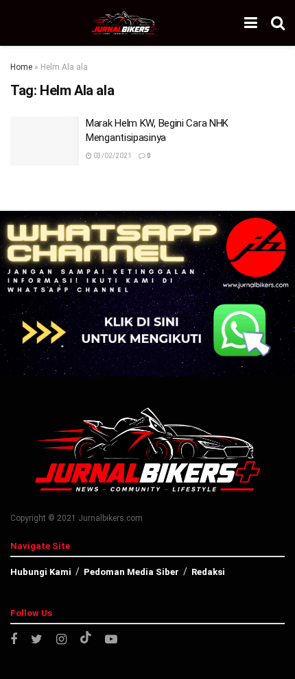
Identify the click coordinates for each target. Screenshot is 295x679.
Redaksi (208, 572)
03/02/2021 (112, 155)
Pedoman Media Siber (131, 572)
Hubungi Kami (40, 572)
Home (21, 67)
